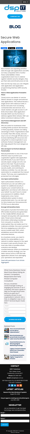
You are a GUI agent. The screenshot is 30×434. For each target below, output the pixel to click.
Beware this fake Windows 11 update (15, 392)
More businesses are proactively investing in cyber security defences (17, 337)
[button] (25, 2)
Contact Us (15, 16)
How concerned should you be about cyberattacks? (17, 330)
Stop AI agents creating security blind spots (15, 398)
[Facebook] (9, 385)
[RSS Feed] (20, 385)
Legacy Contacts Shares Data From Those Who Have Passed (18, 350)
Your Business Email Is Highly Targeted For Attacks (17, 357)
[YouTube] (18, 385)
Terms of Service (15, 432)
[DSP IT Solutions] (15, 8)
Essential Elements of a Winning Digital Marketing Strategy (17, 343)
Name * (3, 418)
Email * (3, 413)
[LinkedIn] (15, 385)
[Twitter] (12, 385)
